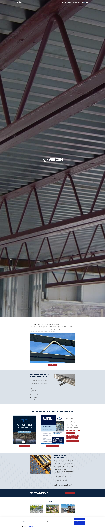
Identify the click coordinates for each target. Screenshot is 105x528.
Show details (31, 526)
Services (64, 2)
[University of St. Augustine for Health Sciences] (52, 508)
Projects (75, 2)
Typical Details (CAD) (72, 440)
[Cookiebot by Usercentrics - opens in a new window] (24, 526)
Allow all (79, 519)
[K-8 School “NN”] (68, 508)
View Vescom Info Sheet (52, 446)
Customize (79, 521)
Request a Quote (69, 492)
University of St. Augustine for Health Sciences (52, 514)
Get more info (53, 364)
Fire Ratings (70, 433)
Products (69, 2)
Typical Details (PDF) (72, 435)
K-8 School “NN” (68, 514)
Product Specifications (73, 430)
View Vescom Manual (24, 446)
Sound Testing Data (72, 438)
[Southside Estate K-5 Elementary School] (36, 508)
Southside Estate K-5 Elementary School (37, 514)
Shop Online (85, 2)
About (79, 2)
